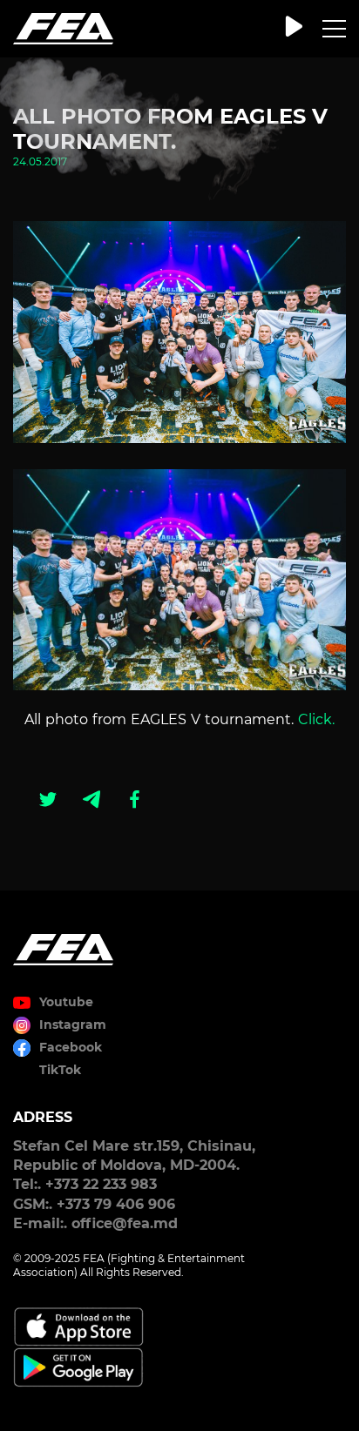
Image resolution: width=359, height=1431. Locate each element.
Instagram (72, 1024)
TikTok (60, 1070)
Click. (316, 719)
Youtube (66, 1002)
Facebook (70, 1047)
